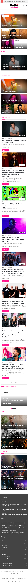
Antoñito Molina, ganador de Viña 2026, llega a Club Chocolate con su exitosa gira (13, 367)
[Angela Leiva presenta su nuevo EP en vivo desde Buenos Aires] (14, 86)
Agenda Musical (19, 578)
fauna (16, 525)
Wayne (4, 138)
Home (7, 575)
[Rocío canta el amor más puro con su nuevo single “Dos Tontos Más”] (14, 99)
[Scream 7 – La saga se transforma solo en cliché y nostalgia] (20, 444)
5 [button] (15, 408)
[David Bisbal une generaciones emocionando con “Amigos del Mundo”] (7, 109)
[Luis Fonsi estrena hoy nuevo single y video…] (14, 34)
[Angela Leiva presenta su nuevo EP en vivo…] (14, 21)
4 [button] (14, 408)
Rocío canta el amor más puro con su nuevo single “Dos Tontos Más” (13, 101)
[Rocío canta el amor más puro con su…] (7, 44)
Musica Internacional (8, 561)
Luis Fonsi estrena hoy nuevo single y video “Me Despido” (20, 113)
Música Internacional (6, 532)
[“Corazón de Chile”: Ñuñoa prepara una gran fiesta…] (20, 44)
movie (16, 527)
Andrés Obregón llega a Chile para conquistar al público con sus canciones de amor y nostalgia (13, 173)
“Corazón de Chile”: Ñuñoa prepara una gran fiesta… (20, 48)
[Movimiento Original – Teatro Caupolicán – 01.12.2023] (7, 485)
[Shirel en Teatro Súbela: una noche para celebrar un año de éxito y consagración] (14, 398)
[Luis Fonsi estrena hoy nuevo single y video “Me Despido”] (20, 109)
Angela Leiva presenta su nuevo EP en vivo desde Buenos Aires (13, 90)
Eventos (4, 549)
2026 (11, 522)
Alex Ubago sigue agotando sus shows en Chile (14, 67)
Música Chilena (13, 530)
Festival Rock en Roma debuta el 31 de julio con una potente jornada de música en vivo (13, 271)
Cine (3, 540)
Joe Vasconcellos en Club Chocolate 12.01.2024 (7, 478)
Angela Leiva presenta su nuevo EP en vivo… (13, 26)
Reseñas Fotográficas (7, 565)
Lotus (12, 527)
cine (23, 522)
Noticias (17, 40)
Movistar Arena (22, 527)
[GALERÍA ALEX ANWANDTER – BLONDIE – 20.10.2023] (20, 485)
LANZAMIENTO (22, 525)
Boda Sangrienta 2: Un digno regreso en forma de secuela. (7, 448)
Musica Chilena (5, 530)
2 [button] (12, 408)
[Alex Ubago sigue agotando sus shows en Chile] (14, 62)
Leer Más (5, 150)
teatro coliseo (15, 532)
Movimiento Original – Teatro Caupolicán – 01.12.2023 (7, 489)
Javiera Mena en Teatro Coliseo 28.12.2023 (19, 478)
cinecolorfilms (4, 525)
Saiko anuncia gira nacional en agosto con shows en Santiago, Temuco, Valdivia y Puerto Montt (13, 334)
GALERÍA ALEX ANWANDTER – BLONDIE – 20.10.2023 (19, 489)
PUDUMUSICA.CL (14, 573)
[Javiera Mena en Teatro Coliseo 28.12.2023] (20, 475)
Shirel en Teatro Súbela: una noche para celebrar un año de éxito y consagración (13, 402)
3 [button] (13, 408)
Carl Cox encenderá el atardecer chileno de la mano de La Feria (13, 239)
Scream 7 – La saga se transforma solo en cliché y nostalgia (20, 448)
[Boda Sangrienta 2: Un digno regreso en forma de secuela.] (7, 444)
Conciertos (5, 392)
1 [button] (11, 408)
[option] (14, 31)
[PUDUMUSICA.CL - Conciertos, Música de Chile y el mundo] (14, 6)
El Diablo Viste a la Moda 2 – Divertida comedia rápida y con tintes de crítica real (13, 427)
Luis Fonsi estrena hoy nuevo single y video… (12, 36)
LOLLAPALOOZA (5, 527)
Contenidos (4, 545)
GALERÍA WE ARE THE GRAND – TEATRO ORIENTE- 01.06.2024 (13, 467)
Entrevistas (4, 547)
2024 (3, 522)
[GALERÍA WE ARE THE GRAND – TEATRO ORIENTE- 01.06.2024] (14, 462)
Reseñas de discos (7, 563)
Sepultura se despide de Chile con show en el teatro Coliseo (13, 302)
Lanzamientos (5, 16)
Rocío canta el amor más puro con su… (6, 47)
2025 (7, 522)
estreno (10, 525)
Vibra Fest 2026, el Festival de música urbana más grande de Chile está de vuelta (13, 206)
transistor (21, 532)
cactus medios (17, 522)
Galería (3, 552)
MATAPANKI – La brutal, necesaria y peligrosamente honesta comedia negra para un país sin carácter (14, 437)
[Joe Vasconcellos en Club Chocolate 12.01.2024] (7, 475)
